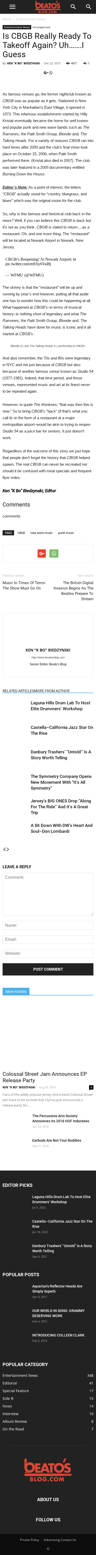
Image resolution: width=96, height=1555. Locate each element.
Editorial (10, 1383)
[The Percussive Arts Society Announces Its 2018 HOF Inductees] (15, 1122)
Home (7, 19)
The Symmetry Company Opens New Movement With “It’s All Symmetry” (61, 782)
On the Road (13, 1429)
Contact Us (68, 1540)
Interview (10, 1413)
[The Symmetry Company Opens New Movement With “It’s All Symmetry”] (15, 782)
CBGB (21, 533)
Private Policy (29, 1540)
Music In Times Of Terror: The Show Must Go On (24, 585)
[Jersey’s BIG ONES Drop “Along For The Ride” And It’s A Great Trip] (15, 807)
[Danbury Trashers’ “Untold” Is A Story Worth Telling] (15, 758)
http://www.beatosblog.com (48, 657)
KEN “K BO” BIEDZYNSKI (23, 63)
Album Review (15, 1421)
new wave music (41, 533)
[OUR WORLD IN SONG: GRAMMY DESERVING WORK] (15, 1314)
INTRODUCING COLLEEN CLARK (58, 1335)
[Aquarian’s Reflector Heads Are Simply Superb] (15, 1292)
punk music (66, 533)
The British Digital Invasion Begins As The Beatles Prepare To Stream (73, 591)
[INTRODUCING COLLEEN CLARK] (15, 1339)
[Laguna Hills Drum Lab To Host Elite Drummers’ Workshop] (15, 708)
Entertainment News (30, 19)
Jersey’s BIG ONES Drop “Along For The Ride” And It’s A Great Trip (61, 806)
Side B (8, 1398)
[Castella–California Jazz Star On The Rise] (15, 733)
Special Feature (16, 1390)
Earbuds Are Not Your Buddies (56, 1140)
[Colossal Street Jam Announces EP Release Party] (48, 1035)
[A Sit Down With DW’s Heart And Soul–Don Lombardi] (15, 830)
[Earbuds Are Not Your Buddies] (14, 1147)
